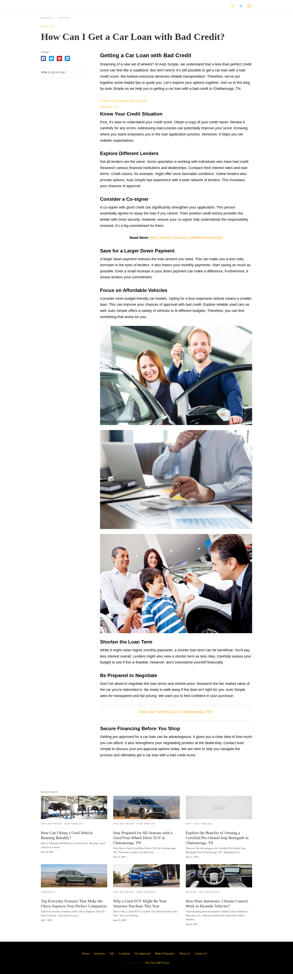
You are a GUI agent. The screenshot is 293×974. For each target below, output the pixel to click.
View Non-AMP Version (157, 962)
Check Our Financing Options (123, 101)
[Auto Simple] (66, 6)
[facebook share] (43, 58)
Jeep (188, 824)
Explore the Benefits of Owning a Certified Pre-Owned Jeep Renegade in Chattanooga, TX (217, 838)
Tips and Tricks (51, 824)
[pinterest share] (59, 58)
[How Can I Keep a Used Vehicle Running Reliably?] (74, 807)
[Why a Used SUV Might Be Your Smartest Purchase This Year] (146, 875)
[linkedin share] (67, 58)
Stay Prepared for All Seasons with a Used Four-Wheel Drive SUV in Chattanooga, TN (142, 838)
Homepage (47, 18)
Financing (64, 18)
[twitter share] (51, 58)
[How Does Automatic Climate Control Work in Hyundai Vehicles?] (219, 875)
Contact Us (109, 107)
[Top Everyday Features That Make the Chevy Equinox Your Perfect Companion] (74, 875)
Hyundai (191, 892)
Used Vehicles (73, 824)
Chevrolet (48, 892)
